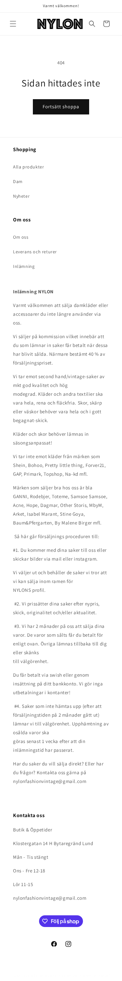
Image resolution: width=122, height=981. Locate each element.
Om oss (21, 237)
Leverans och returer (35, 252)
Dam (18, 181)
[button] (13, 24)
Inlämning (23, 266)
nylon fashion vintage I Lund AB (50, 975)
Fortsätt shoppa (61, 106)
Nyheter (21, 196)
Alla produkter (28, 167)
